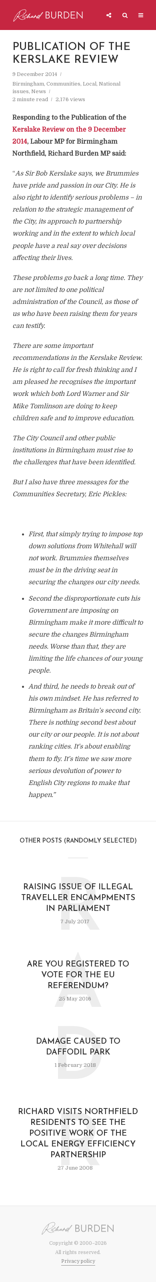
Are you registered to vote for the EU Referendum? (78, 975)
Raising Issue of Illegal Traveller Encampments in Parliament (78, 898)
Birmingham (28, 84)
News (38, 91)
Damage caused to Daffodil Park (78, 1047)
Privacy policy (78, 1261)
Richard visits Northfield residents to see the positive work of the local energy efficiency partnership (78, 1133)
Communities (63, 84)
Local (89, 84)
